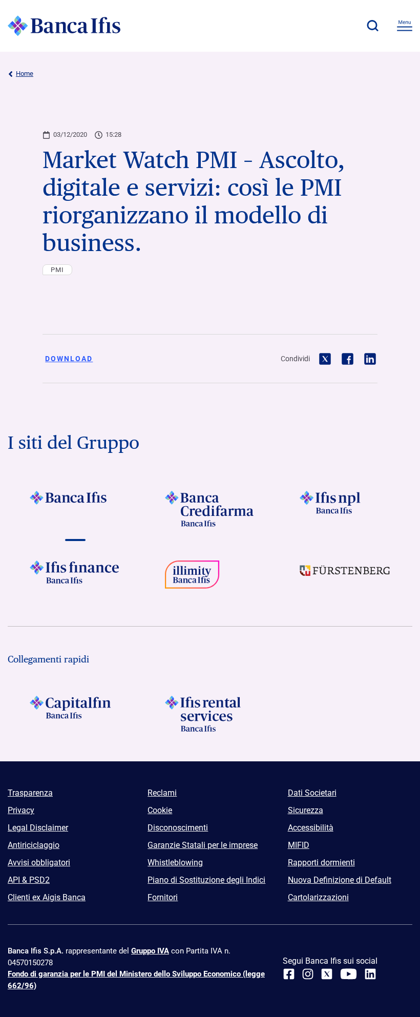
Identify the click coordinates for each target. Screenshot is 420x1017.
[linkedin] (370, 974)
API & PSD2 (29, 880)
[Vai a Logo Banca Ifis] (75, 509)
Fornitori (163, 897)
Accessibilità (310, 828)
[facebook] (289, 974)
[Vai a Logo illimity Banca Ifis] (209, 578)
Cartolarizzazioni (318, 897)
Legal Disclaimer (38, 828)
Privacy (21, 810)
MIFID (298, 845)
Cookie (160, 810)
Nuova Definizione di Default (339, 880)
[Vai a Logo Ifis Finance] (75, 578)
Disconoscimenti (178, 828)
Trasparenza (30, 793)
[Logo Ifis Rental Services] (209, 714)
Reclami (162, 793)
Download (69, 359)
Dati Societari (312, 793)
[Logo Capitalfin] (75, 714)
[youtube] (349, 974)
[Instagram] (308, 974)
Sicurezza (305, 810)
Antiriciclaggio (33, 845)
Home (24, 73)
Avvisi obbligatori (39, 862)
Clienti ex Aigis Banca (47, 897)
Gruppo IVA (150, 951)
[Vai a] (345, 509)
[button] (372, 25)
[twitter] (327, 974)
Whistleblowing (175, 862)
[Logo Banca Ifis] (64, 25)
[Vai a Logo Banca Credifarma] (209, 509)
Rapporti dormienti (321, 862)
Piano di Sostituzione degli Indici (206, 880)
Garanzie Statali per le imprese (203, 845)
